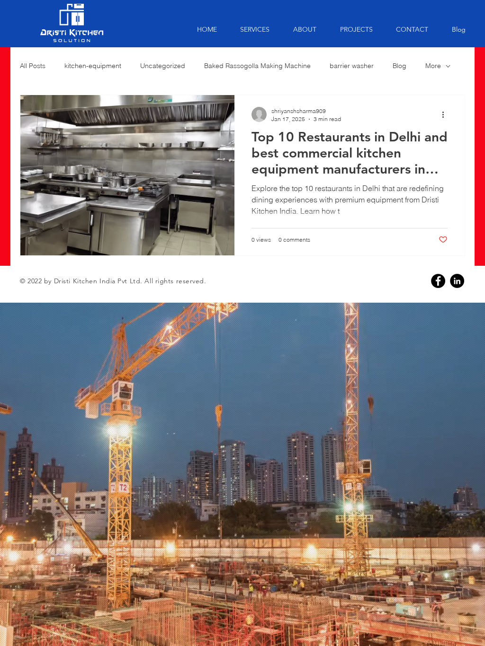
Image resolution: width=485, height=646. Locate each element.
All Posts (32, 65)
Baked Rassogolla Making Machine (257, 65)
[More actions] (446, 114)
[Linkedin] (457, 281)
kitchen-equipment (92, 65)
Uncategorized (162, 65)
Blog (399, 65)
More (433, 65)
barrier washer (352, 65)
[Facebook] (438, 281)
